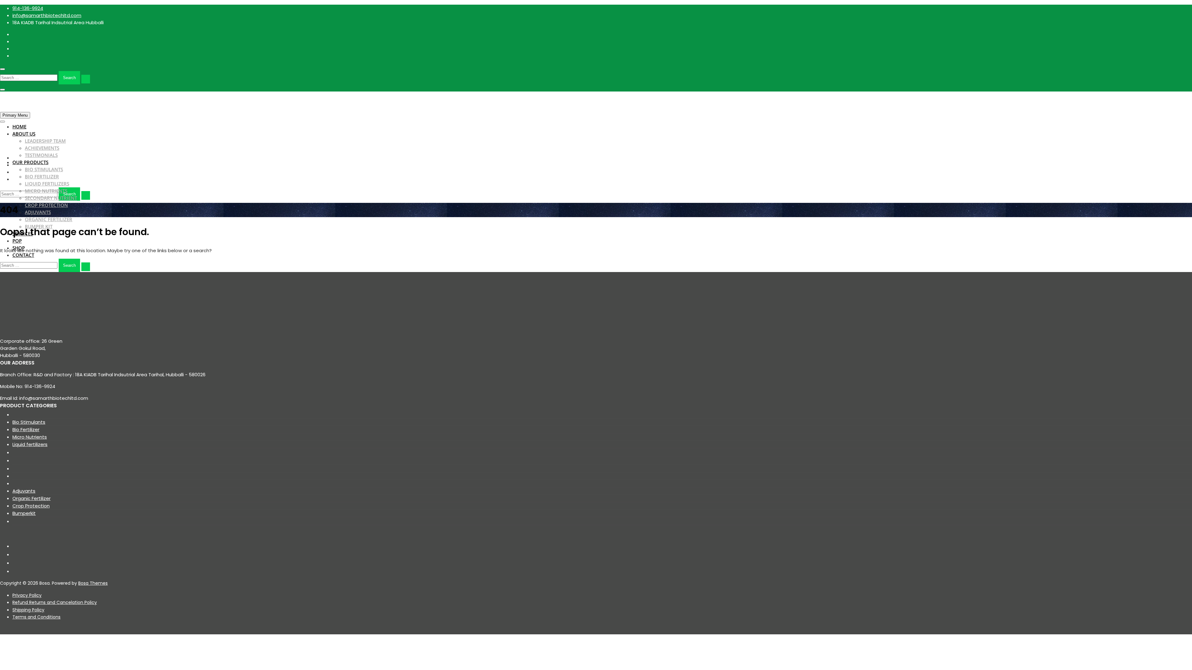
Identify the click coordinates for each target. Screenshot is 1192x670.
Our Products (30, 162)
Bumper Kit (38, 226)
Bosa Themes (93, 583)
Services (22, 233)
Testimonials (41, 155)
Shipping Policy (28, 610)
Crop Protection (31, 505)
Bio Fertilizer (42, 176)
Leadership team (45, 141)
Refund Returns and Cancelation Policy (54, 602)
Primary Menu (15, 115)
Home (19, 126)
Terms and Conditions (36, 617)
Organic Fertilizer (48, 219)
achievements (42, 148)
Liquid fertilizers (47, 184)
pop (17, 241)
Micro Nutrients (46, 191)
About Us (23, 134)
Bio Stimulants (44, 169)
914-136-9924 (27, 8)
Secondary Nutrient (51, 198)
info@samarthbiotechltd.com (46, 15)
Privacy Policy (27, 595)
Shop (18, 248)
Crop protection (46, 205)
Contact (23, 255)
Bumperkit (24, 513)
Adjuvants (38, 212)
